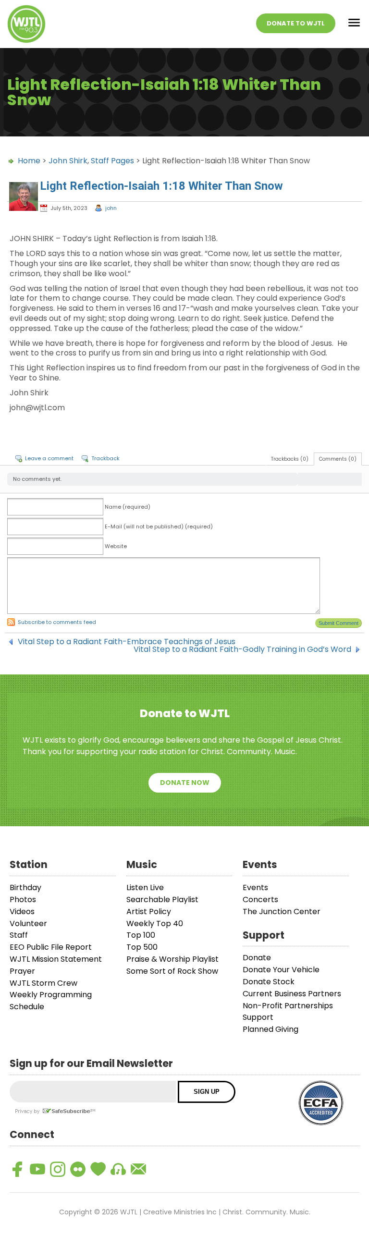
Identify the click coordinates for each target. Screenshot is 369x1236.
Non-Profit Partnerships (288, 1005)
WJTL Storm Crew (43, 983)
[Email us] (138, 1169)
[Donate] (98, 1169)
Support (258, 1017)
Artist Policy (148, 911)
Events (255, 887)
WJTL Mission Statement (56, 959)
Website (116, 546)
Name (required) (127, 507)
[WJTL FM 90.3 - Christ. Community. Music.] (26, 24)
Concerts (260, 899)
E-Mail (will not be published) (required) (159, 526)
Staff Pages (112, 160)
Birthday (25, 887)
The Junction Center (281, 911)
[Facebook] (17, 1169)
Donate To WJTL (296, 23)
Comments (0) (338, 459)
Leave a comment (49, 458)
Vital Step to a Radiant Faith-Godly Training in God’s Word (242, 649)
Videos (22, 911)
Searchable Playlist (162, 899)
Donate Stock (269, 981)
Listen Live (145, 887)
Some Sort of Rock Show (172, 971)
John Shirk (68, 160)
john (111, 208)
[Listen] (118, 1169)
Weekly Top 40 (154, 923)
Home (29, 160)
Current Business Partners (292, 993)
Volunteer (28, 923)
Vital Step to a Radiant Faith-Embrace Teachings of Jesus (126, 642)
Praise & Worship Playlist (172, 959)
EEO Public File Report (51, 947)
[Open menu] (354, 24)
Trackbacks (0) (289, 459)
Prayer (22, 971)
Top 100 (140, 935)
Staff (19, 935)
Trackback (105, 458)
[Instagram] (57, 1169)
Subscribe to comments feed (57, 622)
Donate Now (184, 782)
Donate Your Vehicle (281, 969)
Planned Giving (270, 1029)
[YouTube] (37, 1169)
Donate (257, 957)
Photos (23, 899)
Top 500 (142, 947)
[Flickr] (78, 1169)
